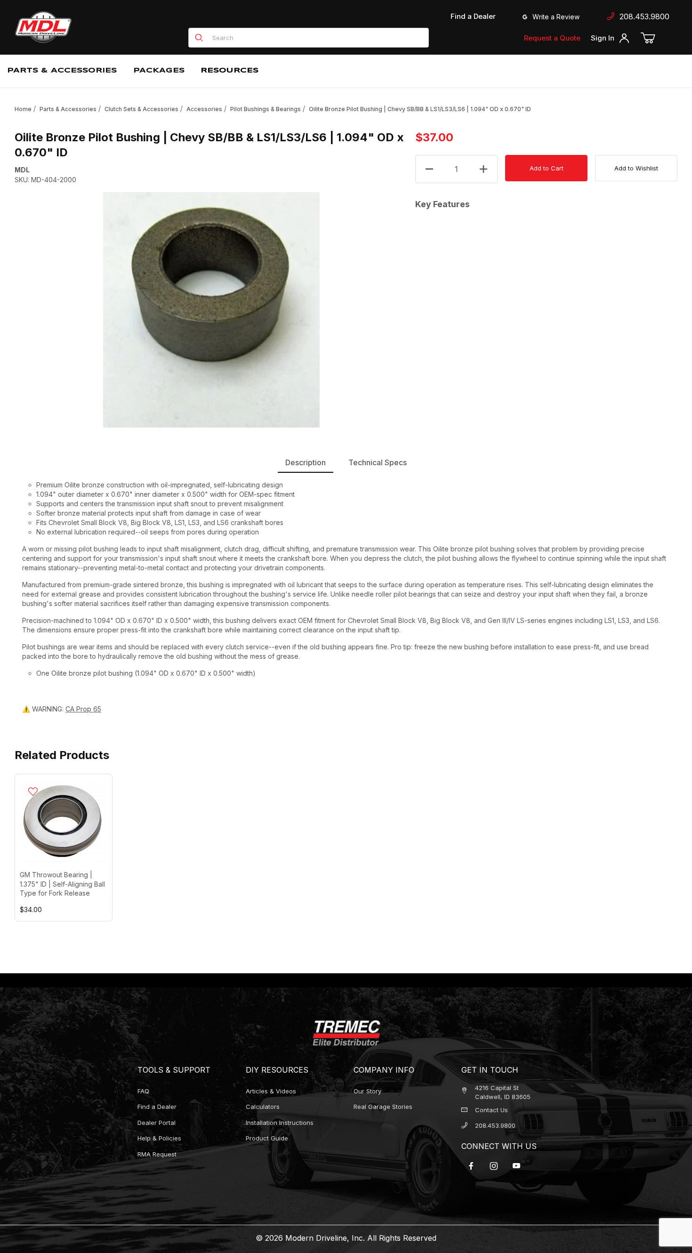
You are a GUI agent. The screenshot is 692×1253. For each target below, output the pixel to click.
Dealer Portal (156, 1122)
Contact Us (491, 1110)
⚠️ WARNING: (61, 709)
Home (23, 109)
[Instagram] (494, 1165)
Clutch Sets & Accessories (141, 109)
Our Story (367, 1091)
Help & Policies (159, 1138)
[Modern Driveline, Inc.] (85, 27)
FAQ (143, 1091)
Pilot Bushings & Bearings (265, 109)
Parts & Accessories (68, 109)
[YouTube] (516, 1165)
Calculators (263, 1106)
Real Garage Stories (383, 1106)
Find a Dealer (473, 16)
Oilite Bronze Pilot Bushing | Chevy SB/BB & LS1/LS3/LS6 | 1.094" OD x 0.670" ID (420, 109)
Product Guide (267, 1138)
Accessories (204, 109)
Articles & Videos (271, 1091)
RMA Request (157, 1154)
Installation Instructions (280, 1122)
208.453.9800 (642, 16)
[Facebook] (471, 1165)
